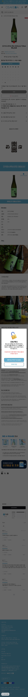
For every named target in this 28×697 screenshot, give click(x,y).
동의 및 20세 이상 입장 (14, 360)
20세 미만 (14, 364)
